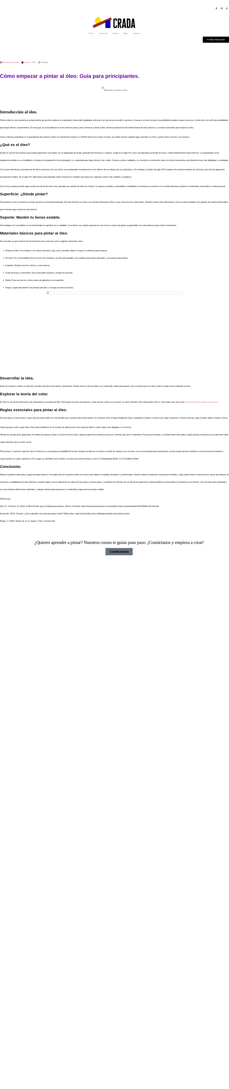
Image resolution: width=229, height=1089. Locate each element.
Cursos (115, 33)
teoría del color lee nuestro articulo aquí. (201, 402)
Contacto (136, 33)
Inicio (91, 33)
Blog (125, 33)
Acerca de (103, 33)
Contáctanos (119, 551)
